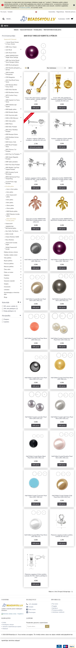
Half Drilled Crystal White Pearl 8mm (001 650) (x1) (35, 535)
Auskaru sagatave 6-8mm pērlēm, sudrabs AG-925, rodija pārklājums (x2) (36, 179)
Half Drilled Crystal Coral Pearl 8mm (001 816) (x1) (36, 339)
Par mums (55, 604)
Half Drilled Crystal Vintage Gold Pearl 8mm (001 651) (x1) (62, 496)
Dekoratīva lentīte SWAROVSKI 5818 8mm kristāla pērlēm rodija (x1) (62, 179)
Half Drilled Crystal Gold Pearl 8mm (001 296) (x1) (62, 378)
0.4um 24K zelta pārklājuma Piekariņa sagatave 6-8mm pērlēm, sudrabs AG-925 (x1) (62, 99)
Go (47, 626)
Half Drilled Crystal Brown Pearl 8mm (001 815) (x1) (62, 299)
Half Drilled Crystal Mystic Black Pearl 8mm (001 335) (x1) (36, 457)
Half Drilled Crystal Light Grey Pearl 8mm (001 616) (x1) (62, 417)
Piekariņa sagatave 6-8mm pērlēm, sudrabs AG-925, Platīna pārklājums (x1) (36, 575)
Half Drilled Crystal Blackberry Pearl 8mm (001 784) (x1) (62, 260)
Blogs (5, 297)
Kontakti (30, 606)
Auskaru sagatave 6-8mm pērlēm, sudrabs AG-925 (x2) (62, 139)
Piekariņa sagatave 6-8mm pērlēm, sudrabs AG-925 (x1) (62, 535)
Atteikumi (5, 628)
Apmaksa (55, 608)
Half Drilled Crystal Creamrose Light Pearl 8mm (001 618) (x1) (62, 339)
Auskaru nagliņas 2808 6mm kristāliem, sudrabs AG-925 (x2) (36, 139)
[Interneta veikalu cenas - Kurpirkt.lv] (12, 614)
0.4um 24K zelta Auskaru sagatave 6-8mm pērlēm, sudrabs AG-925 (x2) (36, 99)
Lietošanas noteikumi (58, 612)
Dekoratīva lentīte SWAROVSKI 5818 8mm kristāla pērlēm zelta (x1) (62, 219)
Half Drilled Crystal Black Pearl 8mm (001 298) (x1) (36, 260)
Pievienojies (32, 612)
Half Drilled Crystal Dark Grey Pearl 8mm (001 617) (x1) (36, 378)
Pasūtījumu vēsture (8, 624)
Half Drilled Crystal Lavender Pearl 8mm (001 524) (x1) (36, 417)
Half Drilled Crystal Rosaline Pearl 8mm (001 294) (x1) (62, 457)
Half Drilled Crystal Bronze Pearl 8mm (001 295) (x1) (36, 299)
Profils (4, 622)
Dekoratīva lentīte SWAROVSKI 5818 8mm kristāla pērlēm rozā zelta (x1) (36, 220)
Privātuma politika (24, 7)
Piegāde (54, 606)
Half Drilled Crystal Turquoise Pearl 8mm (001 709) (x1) (36, 496)
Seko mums (32, 609)
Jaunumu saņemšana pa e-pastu (11, 626)
